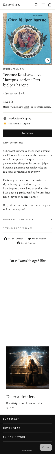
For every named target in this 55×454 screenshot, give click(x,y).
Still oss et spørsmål (18, 228)
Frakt (26, 106)
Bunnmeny (11, 418)
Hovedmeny (12, 427)
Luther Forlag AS (14, 69)
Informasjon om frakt (18, 219)
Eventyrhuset (11, 4)
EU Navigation (14, 437)
